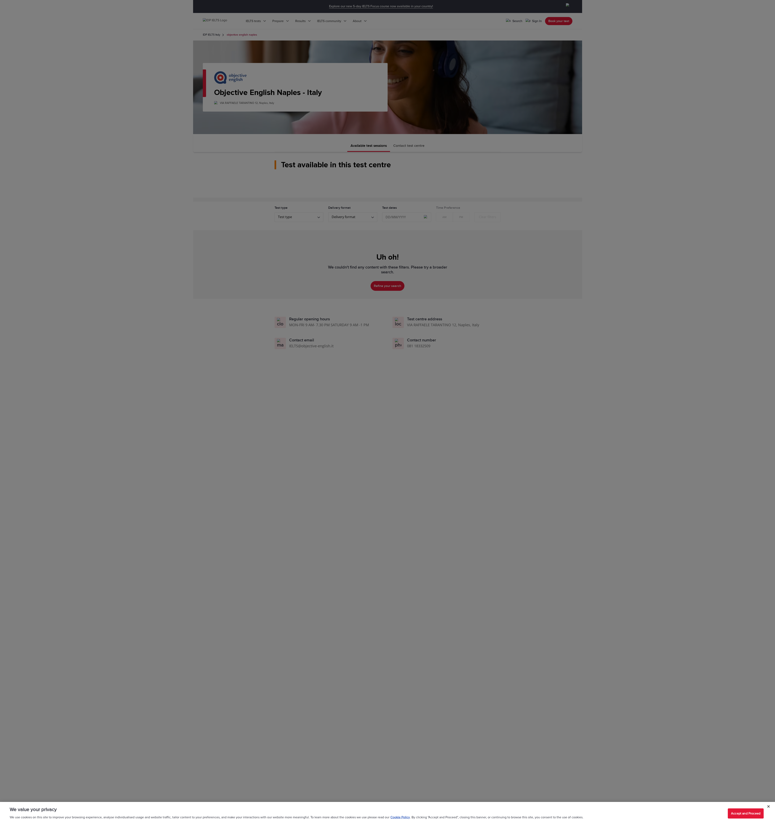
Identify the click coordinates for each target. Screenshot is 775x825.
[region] (387, 813)
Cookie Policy (400, 817)
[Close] (768, 806)
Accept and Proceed (745, 813)
